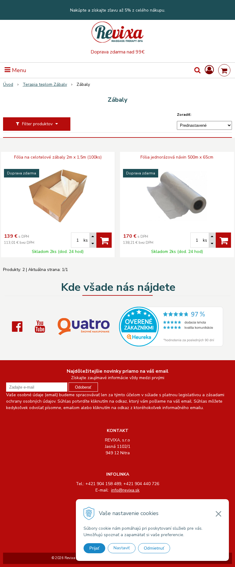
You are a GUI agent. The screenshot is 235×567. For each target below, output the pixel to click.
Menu (18, 70)
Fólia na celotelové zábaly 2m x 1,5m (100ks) (58, 157)
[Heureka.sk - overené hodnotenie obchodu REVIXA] (171, 343)
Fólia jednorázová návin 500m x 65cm (176, 157)
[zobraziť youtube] (41, 326)
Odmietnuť (154, 548)
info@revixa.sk (125, 490)
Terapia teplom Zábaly (45, 84)
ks (86, 240)
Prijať (94, 548)
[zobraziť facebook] (18, 326)
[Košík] (224, 70)
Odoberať (83, 387)
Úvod (8, 84)
